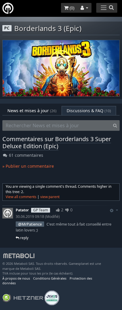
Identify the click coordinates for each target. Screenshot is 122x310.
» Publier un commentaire (28, 166)
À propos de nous (16, 278)
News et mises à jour (32, 110)
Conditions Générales (49, 278)
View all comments (21, 197)
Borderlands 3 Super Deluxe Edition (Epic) (56, 142)
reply (23, 237)
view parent (50, 197)
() (71, 8)
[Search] (115, 125)
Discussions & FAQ (89, 110)
